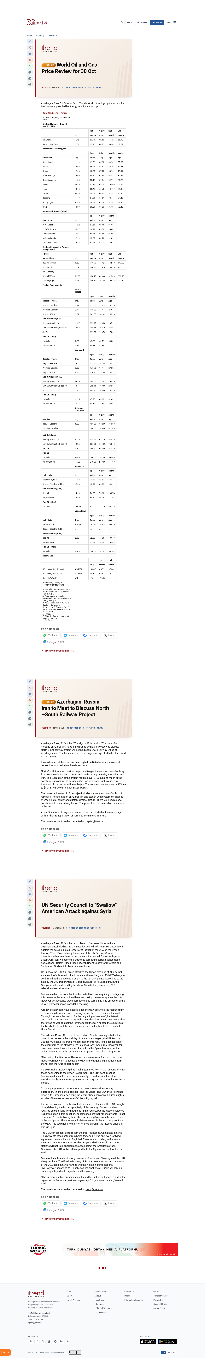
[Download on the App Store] (148, 1341)
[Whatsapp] (30, 1341)
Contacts (99, 1304)
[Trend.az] (37, 22)
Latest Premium (73, 1300)
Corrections (101, 1312)
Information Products (133, 1300)
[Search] (122, 22)
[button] (29, 41)
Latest (69, 1296)
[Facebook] (36, 1341)
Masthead (100, 1300)
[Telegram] (55, 1341)
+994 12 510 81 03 (35, 1319)
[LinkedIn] (61, 1341)
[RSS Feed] (67, 1341)
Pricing (127, 1296)
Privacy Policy (159, 1300)
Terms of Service (160, 1296)
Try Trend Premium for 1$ (59, 650)
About (98, 1296)
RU (174, 1352)
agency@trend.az (35, 1323)
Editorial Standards (104, 1308)
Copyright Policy (160, 1304)
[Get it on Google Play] (167, 1341)
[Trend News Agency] (36, 1293)
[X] (43, 1341)
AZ (169, 1352)
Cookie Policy (159, 1308)
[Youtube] (49, 1341)
